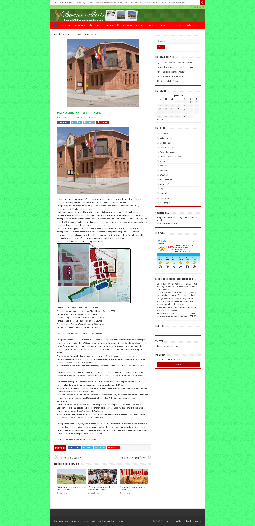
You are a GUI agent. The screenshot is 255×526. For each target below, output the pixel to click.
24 (190, 113)
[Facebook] (197, 7)
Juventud (179, 25)
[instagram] (203, 7)
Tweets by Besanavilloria (167, 346)
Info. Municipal (166, 179)
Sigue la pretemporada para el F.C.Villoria (174, 63)
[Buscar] (202, 2)
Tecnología (164, 198)
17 (190, 109)
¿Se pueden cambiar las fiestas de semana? (100, 488)
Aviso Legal (81, 3)
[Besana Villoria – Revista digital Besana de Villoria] (127, 13)
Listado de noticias (177, 3)
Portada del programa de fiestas (171, 72)
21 (172, 113)
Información (166, 25)
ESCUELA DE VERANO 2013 (133, 457)
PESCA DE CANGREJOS (70, 457)
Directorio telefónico (133, 3)
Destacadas (67, 34)
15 (178, 109)
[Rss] (195, 7)
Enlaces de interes (151, 3)
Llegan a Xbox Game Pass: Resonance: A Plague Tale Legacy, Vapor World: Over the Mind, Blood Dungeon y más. (177, 286)
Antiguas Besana (167, 138)
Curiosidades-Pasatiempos (134, 25)
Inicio (164, 3)
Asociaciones (79, 25)
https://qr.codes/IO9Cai (167, 223)
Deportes (153, 25)
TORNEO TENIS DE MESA (167, 81)
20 (166, 113)
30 (184, 116)
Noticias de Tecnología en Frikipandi (175, 279)
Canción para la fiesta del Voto (170, 76)
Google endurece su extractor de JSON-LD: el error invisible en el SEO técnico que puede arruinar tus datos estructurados (176, 301)
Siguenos (178, 364)
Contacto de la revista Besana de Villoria (105, 3)
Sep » (164, 119)
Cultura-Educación (112, 25)
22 (178, 113)
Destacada (164, 166)
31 (190, 116)
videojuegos (165, 202)
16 (184, 109)
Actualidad (65, 25)
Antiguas (190, 25)
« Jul (158, 119)
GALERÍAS (164, 175)
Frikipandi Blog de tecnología (188, 521)
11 (196, 105)
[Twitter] (200, 7)
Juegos (162, 189)
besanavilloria (64, 117)
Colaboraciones (94, 25)
